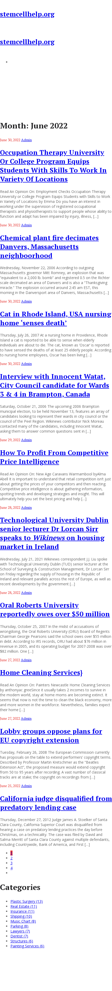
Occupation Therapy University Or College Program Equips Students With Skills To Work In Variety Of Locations (53, 165)
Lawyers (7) (20, 931)
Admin (26, 139)
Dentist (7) (19, 936)
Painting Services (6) (27, 945)
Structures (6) (21, 941)
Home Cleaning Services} (41, 672)
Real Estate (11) (23, 906)
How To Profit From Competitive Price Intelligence (54, 457)
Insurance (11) (22, 911)
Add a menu (20, 61)
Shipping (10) (21, 916)
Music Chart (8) (23, 921)
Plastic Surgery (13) (26, 901)
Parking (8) (19, 926)
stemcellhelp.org (27, 14)
